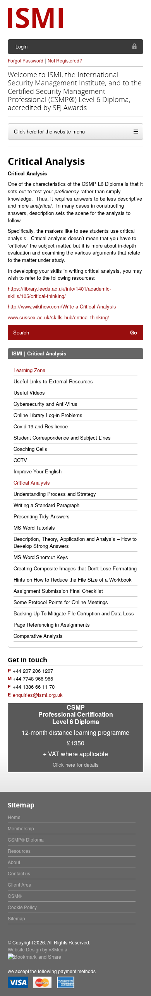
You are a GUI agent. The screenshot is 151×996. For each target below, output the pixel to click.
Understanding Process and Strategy (55, 493)
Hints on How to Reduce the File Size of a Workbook (73, 579)
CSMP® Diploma (26, 839)
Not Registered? (65, 60)
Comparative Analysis (38, 635)
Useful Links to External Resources (53, 381)
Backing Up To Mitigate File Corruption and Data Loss (74, 613)
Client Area (19, 884)
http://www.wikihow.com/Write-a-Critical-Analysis (62, 306)
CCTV (20, 460)
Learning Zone (29, 370)
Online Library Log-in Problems (48, 415)
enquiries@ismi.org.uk (38, 694)
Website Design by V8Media (37, 949)
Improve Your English (38, 471)
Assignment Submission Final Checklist (58, 590)
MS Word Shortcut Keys (41, 557)
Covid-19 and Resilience (41, 426)
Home (14, 817)
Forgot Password (25, 60)
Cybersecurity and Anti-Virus (45, 403)
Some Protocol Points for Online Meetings (61, 602)
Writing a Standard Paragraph (46, 505)
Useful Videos (29, 392)
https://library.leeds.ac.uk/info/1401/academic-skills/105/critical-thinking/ (59, 292)
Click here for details (76, 764)
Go (133, 332)
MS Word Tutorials (34, 527)
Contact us (19, 873)
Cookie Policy (22, 907)
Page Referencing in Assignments (52, 624)
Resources (19, 850)
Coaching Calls (30, 448)
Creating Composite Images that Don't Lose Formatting (75, 568)
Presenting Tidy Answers (42, 516)
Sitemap (16, 918)
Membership (21, 828)
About (14, 862)
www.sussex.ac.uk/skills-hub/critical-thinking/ (59, 317)
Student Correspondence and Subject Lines (62, 437)
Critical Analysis (32, 482)
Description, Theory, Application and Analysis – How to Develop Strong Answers (75, 542)
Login (21, 46)
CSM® (15, 895)
